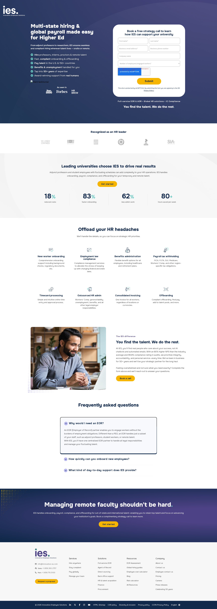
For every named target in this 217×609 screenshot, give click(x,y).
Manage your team (76, 576)
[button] (108, 422)
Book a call (125, 378)
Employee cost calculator (137, 572)
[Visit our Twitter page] (75, 605)
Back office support (106, 576)
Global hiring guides (134, 567)
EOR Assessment (134, 563)
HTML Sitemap (99, 605)
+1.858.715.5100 (48, 572)
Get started (107, 184)
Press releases (161, 585)
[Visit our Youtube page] (89, 605)
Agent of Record (104, 567)
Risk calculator (133, 580)
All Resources (132, 585)
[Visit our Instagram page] (84, 605)
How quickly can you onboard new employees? (99, 459)
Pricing (158, 576)
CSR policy (112, 605)
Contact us (160, 567)
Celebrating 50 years (164, 589)
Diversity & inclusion (127, 605)
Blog (128, 576)
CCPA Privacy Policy (160, 605)
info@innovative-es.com (48, 564)
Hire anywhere (75, 563)
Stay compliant (75, 567)
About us (159, 563)
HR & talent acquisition (107, 580)
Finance (101, 585)
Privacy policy (143, 605)
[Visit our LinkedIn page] (70, 605)
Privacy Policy (149, 91)
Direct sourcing (104, 572)
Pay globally (74, 572)
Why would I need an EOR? (86, 423)
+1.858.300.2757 (49, 568)
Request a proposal (46, 581)
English (174, 605)
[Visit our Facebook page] (80, 605)
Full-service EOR (104, 563)
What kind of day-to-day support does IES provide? (102, 470)
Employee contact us (164, 572)
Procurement (103, 589)
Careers (159, 580)
